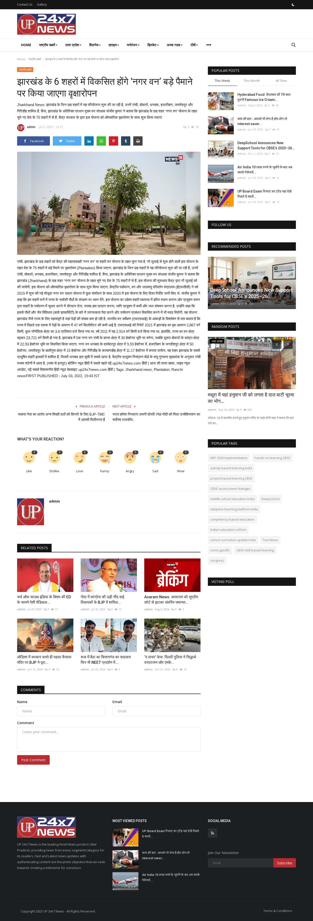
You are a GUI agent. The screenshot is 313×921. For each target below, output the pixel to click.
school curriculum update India (233, 540)
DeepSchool (270, 499)
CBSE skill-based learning (255, 550)
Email (117, 701)
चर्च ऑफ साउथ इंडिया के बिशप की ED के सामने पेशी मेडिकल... (44, 600)
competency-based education (232, 519)
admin (31, 127)
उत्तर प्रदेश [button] (72, 45)
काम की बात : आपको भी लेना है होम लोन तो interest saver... (262, 121)
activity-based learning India (231, 468)
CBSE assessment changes (230, 488)
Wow (180, 471)
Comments (31, 689)
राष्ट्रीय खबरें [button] (47, 45)
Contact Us (24, 4)
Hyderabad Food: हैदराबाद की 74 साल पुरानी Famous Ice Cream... (264, 97)
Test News (270, 540)
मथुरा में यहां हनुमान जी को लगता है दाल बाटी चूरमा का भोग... (251, 398)
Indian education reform (228, 529)
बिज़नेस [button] (93, 45)
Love (79, 471)
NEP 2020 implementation (229, 458)
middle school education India (232, 499)
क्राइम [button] (113, 45)
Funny (104, 471)
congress (217, 560)
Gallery (42, 4)
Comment (25, 722)
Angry (130, 471)
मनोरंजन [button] (132, 45)
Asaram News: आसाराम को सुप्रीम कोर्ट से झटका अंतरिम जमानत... (171, 600)
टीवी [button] (193, 45)
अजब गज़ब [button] (173, 45)
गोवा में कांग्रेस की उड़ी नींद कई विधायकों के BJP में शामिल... (102, 600)
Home (26, 45)
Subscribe (284, 863)
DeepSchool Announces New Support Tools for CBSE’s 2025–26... (266, 145)
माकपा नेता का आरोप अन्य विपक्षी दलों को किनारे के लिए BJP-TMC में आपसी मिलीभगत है (61, 417)
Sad (155, 471)
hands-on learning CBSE (272, 458)
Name (22, 701)
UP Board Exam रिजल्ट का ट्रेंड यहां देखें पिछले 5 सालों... (264, 193)
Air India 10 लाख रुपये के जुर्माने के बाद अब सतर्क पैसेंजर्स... (264, 169)
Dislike (54, 471)
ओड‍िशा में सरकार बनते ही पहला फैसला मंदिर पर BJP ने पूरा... (44, 660)
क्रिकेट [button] (151, 45)
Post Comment (33, 760)
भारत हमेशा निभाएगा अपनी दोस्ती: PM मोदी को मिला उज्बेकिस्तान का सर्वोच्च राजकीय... (156, 417)
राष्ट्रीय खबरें (35, 59)
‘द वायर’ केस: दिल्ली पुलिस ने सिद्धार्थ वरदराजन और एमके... (170, 660)
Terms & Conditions (277, 911)
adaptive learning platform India (234, 509)
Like (29, 471)
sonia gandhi (220, 550)
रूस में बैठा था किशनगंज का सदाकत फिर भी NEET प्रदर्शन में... (106, 660)
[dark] (293, 4)
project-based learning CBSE (231, 478)
